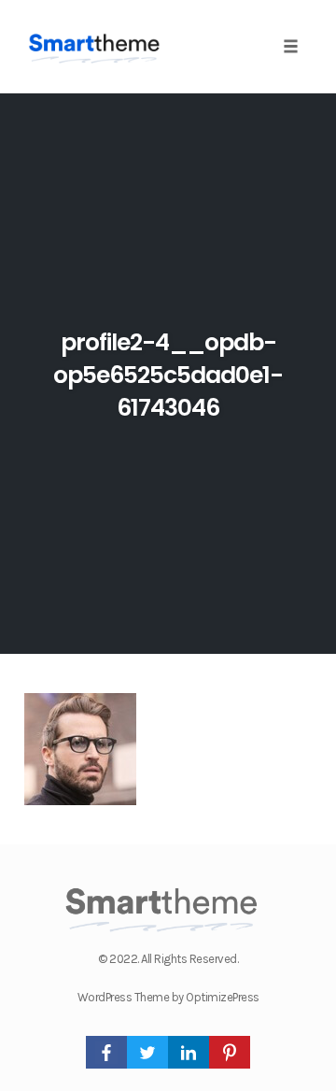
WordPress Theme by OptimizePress (168, 997)
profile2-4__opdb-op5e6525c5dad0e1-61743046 (168, 375)
